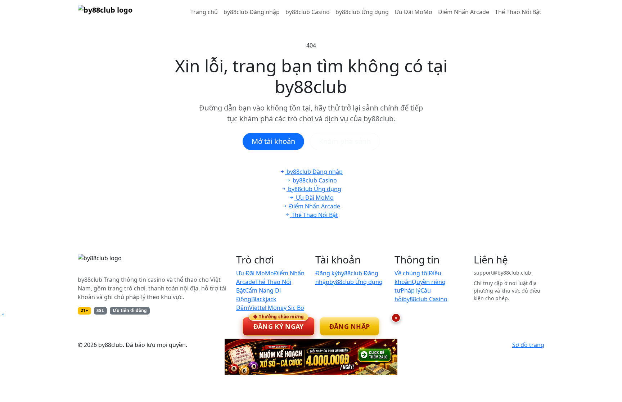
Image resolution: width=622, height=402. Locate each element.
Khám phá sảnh (345, 141)
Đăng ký (326, 273)
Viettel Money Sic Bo (276, 308)
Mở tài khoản (273, 141)
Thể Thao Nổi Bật (518, 12)
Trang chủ (204, 12)
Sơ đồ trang (528, 345)
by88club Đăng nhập (252, 12)
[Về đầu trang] (3, 315)
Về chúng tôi (412, 273)
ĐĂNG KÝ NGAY (278, 324)
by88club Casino (307, 12)
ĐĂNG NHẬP (349, 326)
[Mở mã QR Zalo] (311, 357)
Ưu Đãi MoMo (413, 12)
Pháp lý (410, 290)
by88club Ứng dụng (362, 12)
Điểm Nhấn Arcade (463, 12)
